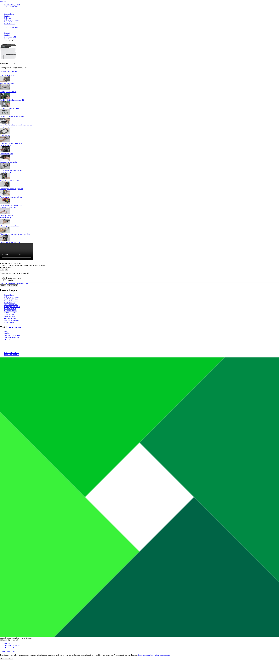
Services (7, 339)
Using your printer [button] (6, 127)
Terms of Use (9, 647)
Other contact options (11, 355)
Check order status (10, 311)
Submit (3, 285)
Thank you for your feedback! (10, 263)
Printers (7, 35)
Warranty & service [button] (11, 22)
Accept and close (6, 659)
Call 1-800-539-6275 (11, 353)
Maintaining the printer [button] (8, 207)
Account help (9, 315)
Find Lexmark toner (11, 305)
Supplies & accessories (12, 335)
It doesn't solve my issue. (12, 278)
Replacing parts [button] (5, 145)
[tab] (139, 75)
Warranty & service (11, 301)
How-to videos (9, 39)
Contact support (13, 285)
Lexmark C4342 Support (8, 71)
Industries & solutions (11, 337)
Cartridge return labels (12, 307)
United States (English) (12, 5)
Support (7, 33)
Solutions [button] (7, 18)
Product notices (9, 316)
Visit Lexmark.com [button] (11, 7)
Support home (9, 295)
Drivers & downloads (11, 297)
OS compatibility (10, 318)
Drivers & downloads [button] (11, 20)
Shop (6, 332)
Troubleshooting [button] (5, 217)
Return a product (10, 313)
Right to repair (9, 322)
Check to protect (10, 309)
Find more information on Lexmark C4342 (14, 283)
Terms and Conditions (12, 645)
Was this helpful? (6, 267)
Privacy (7, 644)
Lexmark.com (13, 327)
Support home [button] (9, 14)
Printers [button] (7, 16)
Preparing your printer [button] (7, 75)
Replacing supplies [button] (6, 172)
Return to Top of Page (7, 651)
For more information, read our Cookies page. (154, 655)
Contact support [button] (9, 24)
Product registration (11, 299)
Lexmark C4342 (10, 37)
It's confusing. (9, 280)
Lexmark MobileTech (11, 320)
